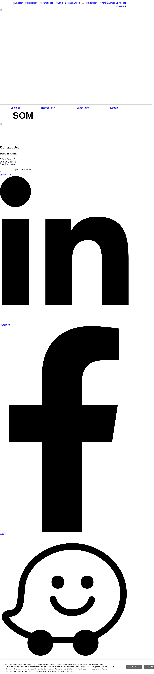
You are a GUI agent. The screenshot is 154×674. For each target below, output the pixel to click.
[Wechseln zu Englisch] (18, 3)
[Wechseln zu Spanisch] (91, 3)
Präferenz (116, 667)
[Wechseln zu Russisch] (83, 2)
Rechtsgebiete (48, 108)
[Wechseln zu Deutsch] (61, 3)
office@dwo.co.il (11, 172)
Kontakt (114, 108)
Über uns (15, 108)
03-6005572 (8, 169)
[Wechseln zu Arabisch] (121, 6)
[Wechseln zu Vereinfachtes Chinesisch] (113, 3)
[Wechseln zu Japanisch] (74, 3)
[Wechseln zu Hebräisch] (31, 3)
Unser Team (83, 108)
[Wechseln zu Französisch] (46, 3)
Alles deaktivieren (134, 667)
